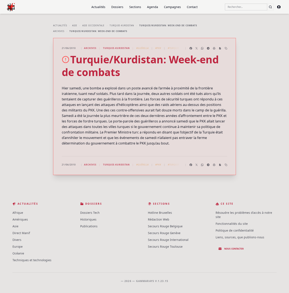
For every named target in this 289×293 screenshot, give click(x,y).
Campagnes (172, 7)
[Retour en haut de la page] (279, 283)
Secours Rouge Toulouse (165, 246)
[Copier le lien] (226, 48)
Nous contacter (234, 248)
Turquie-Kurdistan (122, 25)
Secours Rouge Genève (164, 233)
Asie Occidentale (93, 25)
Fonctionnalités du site (232, 224)
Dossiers (117, 7)
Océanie (18, 253)
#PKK (158, 48)
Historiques (88, 219)
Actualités (98, 7)
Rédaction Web (158, 219)
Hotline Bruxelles (160, 213)
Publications (89, 226)
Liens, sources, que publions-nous (240, 237)
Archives (58, 31)
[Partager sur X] (196, 48)
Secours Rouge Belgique (165, 226)
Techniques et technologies (31, 260)
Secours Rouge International (168, 240)
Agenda (152, 7)
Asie (74, 25)
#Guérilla (142, 48)
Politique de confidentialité (235, 230)
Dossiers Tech (90, 213)
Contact (192, 7)
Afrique (17, 213)
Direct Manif (21, 233)
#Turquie (173, 48)
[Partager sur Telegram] (208, 48)
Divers (16, 240)
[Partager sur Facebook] (191, 48)
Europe (17, 246)
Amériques (20, 219)
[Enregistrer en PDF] (220, 48)
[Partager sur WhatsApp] (202, 48)
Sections (135, 7)
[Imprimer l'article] (214, 48)
